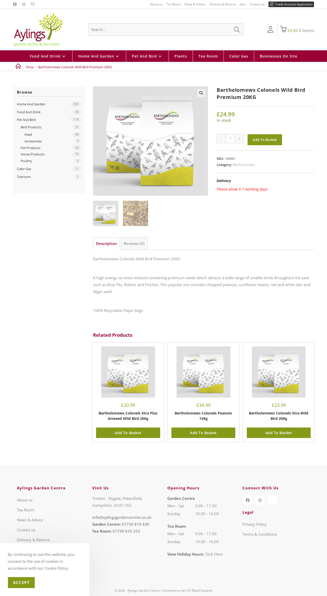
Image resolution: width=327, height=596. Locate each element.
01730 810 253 (126, 531)
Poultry (26, 161)
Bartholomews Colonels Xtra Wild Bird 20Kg (278, 416)
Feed (28, 134)
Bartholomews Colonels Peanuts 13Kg (203, 416)
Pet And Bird (26, 119)
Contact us (257, 4)
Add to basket (265, 139)
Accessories (33, 141)
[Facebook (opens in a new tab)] (15, 4)
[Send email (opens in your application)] (32, 4)
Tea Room (173, 4)
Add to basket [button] (128, 432)
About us (156, 4)
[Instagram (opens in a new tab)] (24, 4)
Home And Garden (31, 104)
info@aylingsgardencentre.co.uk (121, 517)
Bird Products (31, 127)
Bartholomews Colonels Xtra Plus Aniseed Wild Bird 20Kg (128, 416)
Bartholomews (244, 164)
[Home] (18, 67)
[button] (201, 93)
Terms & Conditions (259, 534)
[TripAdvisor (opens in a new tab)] (272, 500)
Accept (21, 582)
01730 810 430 (135, 524)
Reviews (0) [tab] (134, 243)
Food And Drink (29, 112)
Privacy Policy (254, 524)
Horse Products (32, 154)
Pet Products (30, 147)
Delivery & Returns (222, 4)
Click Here (214, 554)
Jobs (243, 4)
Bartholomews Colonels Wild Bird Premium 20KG (75, 67)
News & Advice (195, 4)
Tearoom (24, 176)
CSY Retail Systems (199, 590)
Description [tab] (106, 243)
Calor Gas (24, 168)
